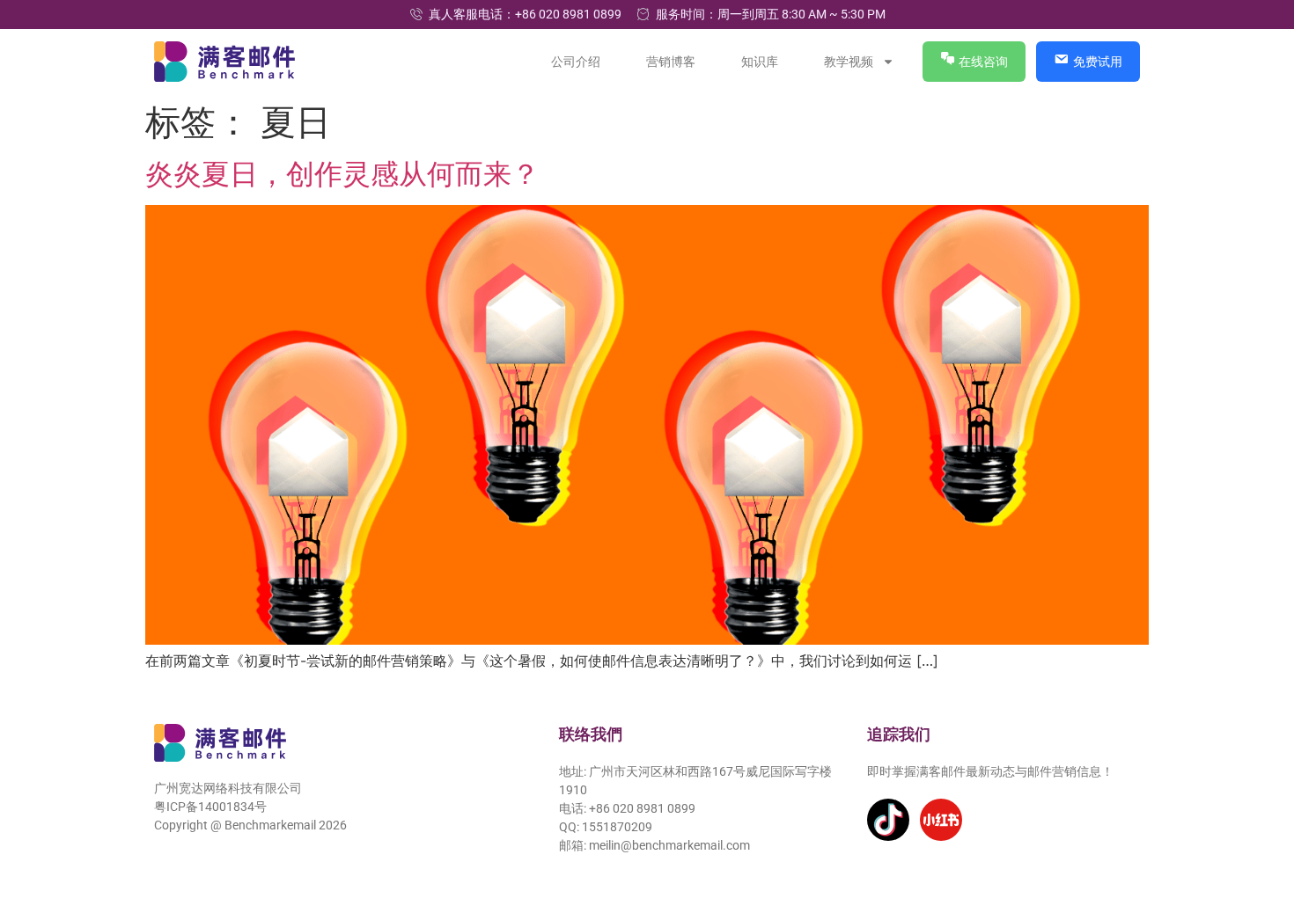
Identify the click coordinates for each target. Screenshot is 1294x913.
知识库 (760, 62)
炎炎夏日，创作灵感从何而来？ (342, 174)
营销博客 (671, 62)
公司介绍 (576, 62)
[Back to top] (1256, 819)
